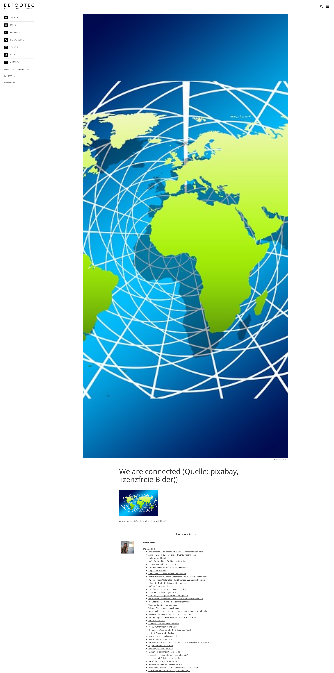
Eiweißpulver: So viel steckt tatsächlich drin (167, 589)
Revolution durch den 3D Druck (162, 564)
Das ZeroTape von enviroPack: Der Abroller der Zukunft (172, 617)
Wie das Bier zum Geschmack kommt (164, 608)
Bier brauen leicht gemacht (160, 639)
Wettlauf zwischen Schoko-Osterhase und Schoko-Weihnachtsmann (178, 576)
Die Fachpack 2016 (156, 620)
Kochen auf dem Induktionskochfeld (164, 652)
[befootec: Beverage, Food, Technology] (19, 6)
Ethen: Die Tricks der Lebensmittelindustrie (167, 583)
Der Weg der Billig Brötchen (160, 648)
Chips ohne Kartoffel (157, 570)
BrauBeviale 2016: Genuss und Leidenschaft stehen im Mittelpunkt (177, 611)
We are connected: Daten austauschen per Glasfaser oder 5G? (175, 598)
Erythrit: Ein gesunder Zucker (161, 633)
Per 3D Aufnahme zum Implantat (162, 627)
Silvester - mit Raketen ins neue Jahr (164, 658)
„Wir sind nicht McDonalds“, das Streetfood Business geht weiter (176, 580)
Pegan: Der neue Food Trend (160, 645)
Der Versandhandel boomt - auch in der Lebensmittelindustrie (175, 551)
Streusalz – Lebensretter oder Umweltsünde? (168, 655)
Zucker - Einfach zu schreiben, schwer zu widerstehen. (172, 555)
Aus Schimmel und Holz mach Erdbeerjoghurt (168, 567)
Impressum (9, 76)
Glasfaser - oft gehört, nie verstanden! (165, 664)
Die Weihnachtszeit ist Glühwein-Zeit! (164, 661)
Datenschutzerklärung (16, 69)
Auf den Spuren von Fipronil (160, 586)
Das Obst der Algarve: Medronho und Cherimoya (169, 614)
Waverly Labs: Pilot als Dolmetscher (163, 636)
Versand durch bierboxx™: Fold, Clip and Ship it (169, 670)
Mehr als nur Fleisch (157, 558)
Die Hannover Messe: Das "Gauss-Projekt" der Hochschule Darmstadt (178, 642)
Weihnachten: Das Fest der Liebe (162, 605)
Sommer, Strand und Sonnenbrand (163, 623)
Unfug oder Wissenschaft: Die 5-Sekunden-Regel (169, 630)
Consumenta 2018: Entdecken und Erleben (167, 573)
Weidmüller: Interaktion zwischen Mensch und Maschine (173, 667)
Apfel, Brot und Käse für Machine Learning (167, 561)
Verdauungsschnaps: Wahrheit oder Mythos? (168, 595)
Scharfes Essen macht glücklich (162, 592)
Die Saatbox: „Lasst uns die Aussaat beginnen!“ (169, 602)
